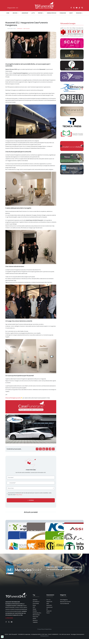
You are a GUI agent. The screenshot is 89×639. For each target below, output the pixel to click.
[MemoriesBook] (24, 570)
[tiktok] (79, 7)
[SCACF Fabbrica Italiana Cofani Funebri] (72, 39)
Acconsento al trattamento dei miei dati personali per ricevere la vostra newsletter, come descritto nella (29, 493)
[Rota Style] (72, 107)
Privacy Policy (18, 494)
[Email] (53, 449)
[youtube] (76, 7)
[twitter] (74, 7)
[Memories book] (65, 570)
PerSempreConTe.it (44, 636)
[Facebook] (37, 449)
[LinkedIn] (43, 449)
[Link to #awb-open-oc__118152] (82, 7)
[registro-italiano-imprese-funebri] (72, 129)
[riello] (72, 94)
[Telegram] (50, 449)
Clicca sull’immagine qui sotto (13, 398)
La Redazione (19, 28)
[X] (40, 449)
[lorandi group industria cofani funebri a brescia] (72, 50)
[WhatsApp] (46, 449)
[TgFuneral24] (44, 2)
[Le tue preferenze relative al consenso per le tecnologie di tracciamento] (2, 636)
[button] (61, 146)
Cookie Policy (48, 629)
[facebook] (71, 7)
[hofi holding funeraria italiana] (72, 27)
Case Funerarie (26, 28)
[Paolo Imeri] (72, 61)
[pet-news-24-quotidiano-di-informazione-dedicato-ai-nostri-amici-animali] (72, 154)
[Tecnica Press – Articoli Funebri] (72, 118)
